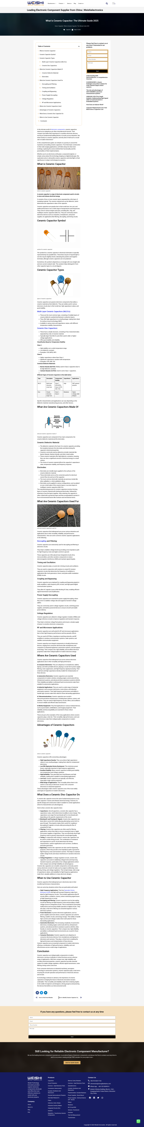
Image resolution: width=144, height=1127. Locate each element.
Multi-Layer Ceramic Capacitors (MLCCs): (54, 62)
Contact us (80, 3)
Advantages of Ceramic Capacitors (50, 110)
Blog (75, 3)
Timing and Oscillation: (49, 88)
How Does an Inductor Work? (95, 104)
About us (69, 3)
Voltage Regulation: (48, 99)
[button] (79, 46)
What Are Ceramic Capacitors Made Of (51, 69)
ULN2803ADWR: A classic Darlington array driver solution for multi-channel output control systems (96, 84)
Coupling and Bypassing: (49, 91)
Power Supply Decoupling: (50, 95)
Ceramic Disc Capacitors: (49, 65)
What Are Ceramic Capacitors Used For (51, 80)
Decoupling (41, 541)
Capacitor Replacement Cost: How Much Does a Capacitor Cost (96, 108)
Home (56, 26)
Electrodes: (45, 76)
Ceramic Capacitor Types (47, 58)
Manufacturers (51, 3)
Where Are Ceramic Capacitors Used (50, 106)
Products (61, 3)
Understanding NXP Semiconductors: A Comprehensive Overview (97, 77)
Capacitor (61, 26)
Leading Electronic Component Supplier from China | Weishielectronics (65, 10)
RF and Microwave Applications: (51, 102)
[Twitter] (98, 1098)
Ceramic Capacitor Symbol (48, 54)
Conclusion (43, 121)
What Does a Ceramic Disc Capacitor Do (51, 113)
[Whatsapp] (102, 1098)
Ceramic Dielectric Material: (50, 73)
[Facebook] (90, 1098)
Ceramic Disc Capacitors (47, 328)
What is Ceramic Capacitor (47, 51)
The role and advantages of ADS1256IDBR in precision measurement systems (94, 91)
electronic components (58, 129)
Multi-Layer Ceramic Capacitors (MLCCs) (53, 311)
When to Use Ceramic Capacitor (49, 117)
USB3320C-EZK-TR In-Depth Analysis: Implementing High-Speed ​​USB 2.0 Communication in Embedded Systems (97, 99)
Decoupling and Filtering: (49, 84)
